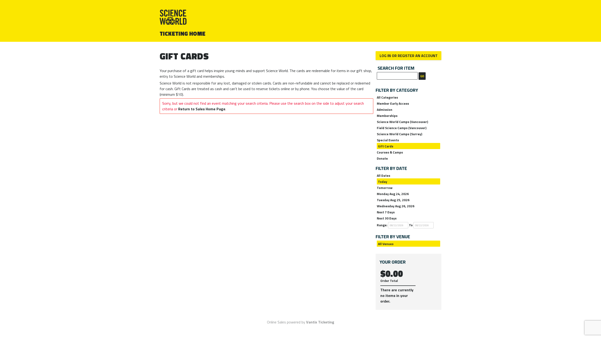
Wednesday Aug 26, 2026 (395, 206)
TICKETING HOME (183, 33)
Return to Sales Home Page (201, 109)
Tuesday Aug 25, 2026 (393, 199)
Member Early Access (393, 103)
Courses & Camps (390, 152)
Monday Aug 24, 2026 (393, 193)
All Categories (387, 97)
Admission (384, 109)
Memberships (387, 115)
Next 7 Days (386, 212)
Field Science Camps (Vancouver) (401, 127)
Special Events (388, 140)
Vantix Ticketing (320, 322)
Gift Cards (385, 146)
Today (382, 181)
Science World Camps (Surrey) (399, 133)
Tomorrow (385, 187)
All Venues (385, 243)
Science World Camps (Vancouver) (402, 121)
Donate (382, 158)
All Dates (383, 175)
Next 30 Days (387, 218)
